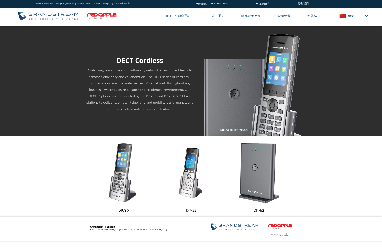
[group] (191, 177)
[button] (183, 16)
